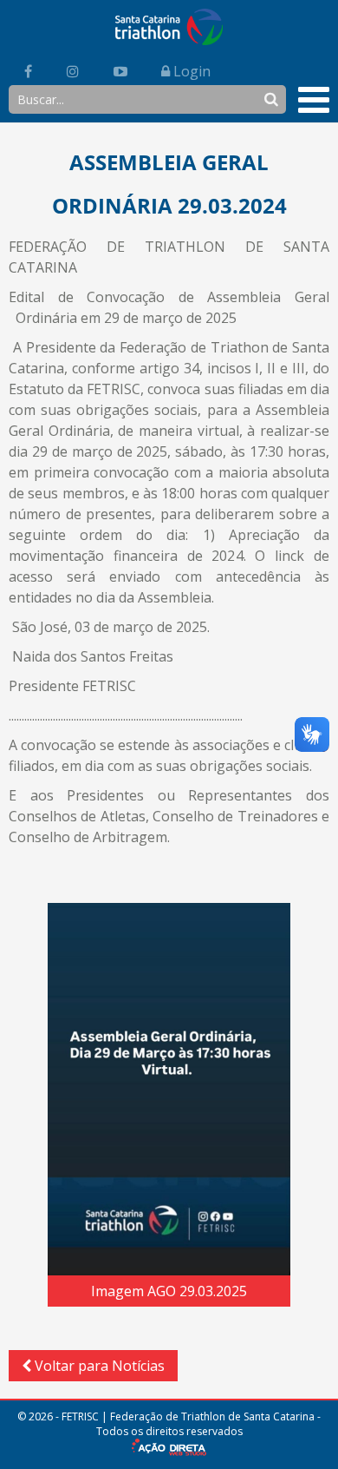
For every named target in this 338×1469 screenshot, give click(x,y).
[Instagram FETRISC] (72, 71)
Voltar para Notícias (98, 1365)
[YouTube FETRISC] (120, 71)
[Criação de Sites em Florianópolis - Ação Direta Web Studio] (169, 1449)
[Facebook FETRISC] (28, 71)
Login (190, 71)
